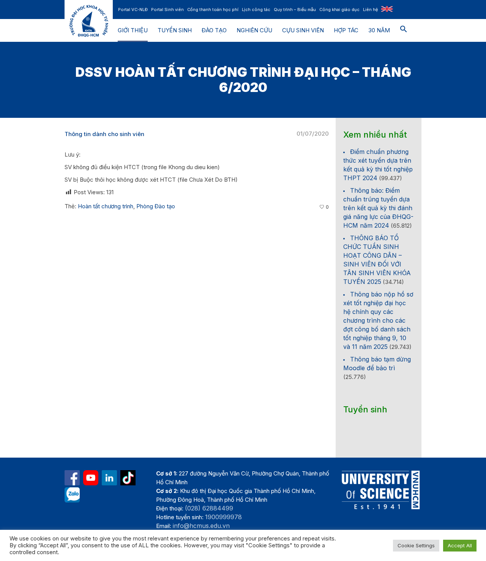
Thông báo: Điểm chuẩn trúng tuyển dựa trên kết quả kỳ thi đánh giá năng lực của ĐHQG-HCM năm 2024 (378, 208)
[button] (403, 30)
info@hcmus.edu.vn (201, 525)
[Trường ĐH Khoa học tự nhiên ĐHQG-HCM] (72, 477)
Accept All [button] (460, 545)
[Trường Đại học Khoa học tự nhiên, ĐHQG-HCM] (90, 477)
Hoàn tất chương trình (105, 206)
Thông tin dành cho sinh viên (104, 134)
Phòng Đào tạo (155, 206)
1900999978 (223, 517)
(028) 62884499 (209, 508)
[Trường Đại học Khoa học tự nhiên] (109, 477)
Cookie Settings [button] (416, 545)
